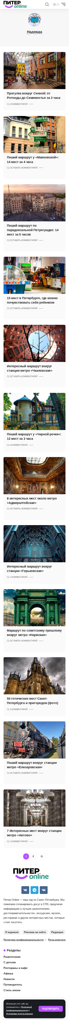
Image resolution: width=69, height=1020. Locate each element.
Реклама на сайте (35, 932)
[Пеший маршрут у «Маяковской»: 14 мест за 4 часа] (34, 134)
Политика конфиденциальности (24, 939)
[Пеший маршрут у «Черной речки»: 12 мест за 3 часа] (34, 411)
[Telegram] (34, 890)
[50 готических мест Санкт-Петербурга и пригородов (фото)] (34, 675)
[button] (51, 1009)
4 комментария (19, 445)
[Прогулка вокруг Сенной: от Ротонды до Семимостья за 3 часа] (34, 70)
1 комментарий (19, 577)
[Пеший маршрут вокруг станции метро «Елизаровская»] (34, 740)
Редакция (57, 932)
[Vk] (25, 890)
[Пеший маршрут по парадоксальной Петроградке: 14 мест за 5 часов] (34, 202)
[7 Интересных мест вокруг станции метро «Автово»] (34, 808)
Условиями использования (19, 1014)
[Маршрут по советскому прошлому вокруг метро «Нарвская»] (34, 607)
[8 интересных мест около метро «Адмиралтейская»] (34, 475)
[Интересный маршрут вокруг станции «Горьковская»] (34, 543)
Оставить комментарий (24, 168)
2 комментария (19, 104)
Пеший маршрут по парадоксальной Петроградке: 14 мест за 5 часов (32, 230)
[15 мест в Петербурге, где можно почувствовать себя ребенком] (34, 275)
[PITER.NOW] (15, 4)
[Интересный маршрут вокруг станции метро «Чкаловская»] (34, 343)
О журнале (12, 932)
